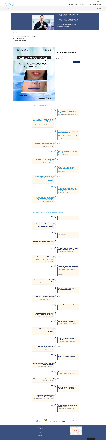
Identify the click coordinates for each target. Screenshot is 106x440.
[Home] (97, 8)
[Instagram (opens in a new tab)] (98, 1)
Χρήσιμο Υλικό (8, 430)
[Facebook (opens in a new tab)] (97, 1)
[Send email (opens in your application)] (100, 1)
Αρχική (7, 428)
